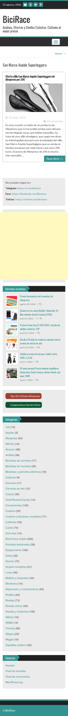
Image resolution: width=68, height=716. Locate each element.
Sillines (9, 617)
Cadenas (10, 477)
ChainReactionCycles (17, 499)
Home (58, 53)
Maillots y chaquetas (17, 578)
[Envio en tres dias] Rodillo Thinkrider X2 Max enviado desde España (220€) (39, 312)
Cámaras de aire (15, 488)
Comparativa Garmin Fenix (25, 404)
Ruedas (9, 600)
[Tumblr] (30, 4)
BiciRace (16, 19)
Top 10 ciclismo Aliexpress (25, 396)
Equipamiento (13, 550)
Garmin (9, 561)
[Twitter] (35, 4)
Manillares (11, 583)
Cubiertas (11, 522)
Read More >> (54, 158)
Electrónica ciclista (15, 539)
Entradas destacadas (17, 544)
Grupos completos (15, 567)
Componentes (13, 505)
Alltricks (9, 444)
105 (7, 427)
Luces (8, 572)
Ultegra (9, 634)
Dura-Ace (10, 533)
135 (37, 318)
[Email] (25, 4)
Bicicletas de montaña (18, 466)
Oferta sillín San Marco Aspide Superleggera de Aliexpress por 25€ (30, 77)
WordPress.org (14, 682)
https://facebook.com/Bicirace (29, 193)
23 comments (55, 121)
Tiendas (10, 628)
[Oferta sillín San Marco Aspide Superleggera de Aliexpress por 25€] (34, 99)
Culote (9, 527)
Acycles (9, 432)
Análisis (9, 455)
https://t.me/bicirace (29, 188)
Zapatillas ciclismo (15, 645)
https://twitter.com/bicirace (31, 199)
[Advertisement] (34, 246)
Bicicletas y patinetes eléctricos (23, 471)
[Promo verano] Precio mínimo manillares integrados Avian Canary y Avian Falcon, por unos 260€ (40, 372)
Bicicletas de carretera (18, 460)
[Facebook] (41, 4)
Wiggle (9, 639)
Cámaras (10, 483)
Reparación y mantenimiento (21, 589)
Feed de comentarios (17, 676)
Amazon (10, 449)
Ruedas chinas (13, 606)
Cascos (9, 494)
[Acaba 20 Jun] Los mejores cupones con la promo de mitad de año (40, 341)
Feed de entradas (15, 671)
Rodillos (10, 594)
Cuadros (10, 511)
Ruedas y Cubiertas (16, 611)
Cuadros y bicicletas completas (23, 516)
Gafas (8, 555)
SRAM (9, 622)
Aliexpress (11, 438)
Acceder (10, 665)
